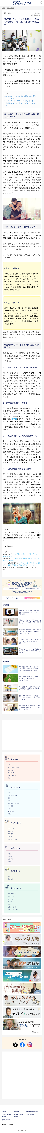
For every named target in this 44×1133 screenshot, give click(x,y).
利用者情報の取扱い (32, 1111)
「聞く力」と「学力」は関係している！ (20, 101)
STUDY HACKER (8, 1124)
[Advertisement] (22, 734)
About (4, 1111)
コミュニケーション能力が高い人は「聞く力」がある (21, 97)
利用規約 (16, 1111)
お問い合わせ (30, 1114)
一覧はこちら (35, 1032)
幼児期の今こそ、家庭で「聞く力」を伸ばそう (22, 104)
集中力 (14, 419)
